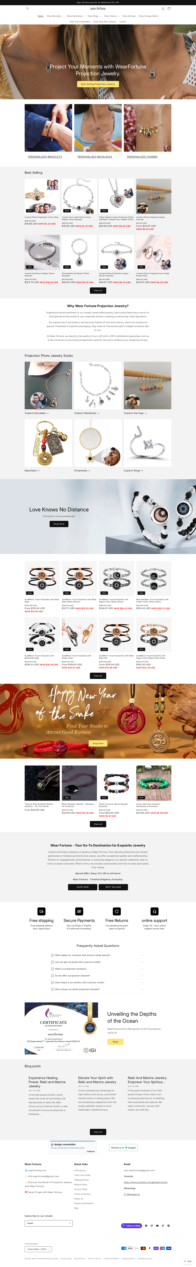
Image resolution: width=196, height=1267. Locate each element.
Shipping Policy (81, 1180)
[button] (28, 8)
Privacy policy (66, 1259)
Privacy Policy (81, 1189)
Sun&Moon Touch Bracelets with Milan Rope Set (116, 657)
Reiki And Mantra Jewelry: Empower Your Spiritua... (147, 1080)
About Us (78, 1198)
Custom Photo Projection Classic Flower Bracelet (114, 274)
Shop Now (59, 524)
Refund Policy (80, 1184)
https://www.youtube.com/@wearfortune (145, 1182)
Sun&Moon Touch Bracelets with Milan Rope (42, 600)
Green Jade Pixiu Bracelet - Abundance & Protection (148, 805)
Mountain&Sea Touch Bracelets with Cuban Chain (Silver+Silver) (152, 600)
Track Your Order (82, 1175)
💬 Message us (132, 1194)
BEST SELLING (113, 887)
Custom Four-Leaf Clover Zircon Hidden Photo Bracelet (76, 218)
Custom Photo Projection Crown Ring (41, 217)
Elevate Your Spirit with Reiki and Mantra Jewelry (97, 1080)
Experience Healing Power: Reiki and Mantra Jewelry (47, 1082)
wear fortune (37, 1259)
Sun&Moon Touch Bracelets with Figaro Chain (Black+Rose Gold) (150, 657)
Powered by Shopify (50, 1259)
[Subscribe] (70, 1223)
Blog (76, 1208)
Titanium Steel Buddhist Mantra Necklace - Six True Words (39, 805)
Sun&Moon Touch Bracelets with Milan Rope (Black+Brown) (79, 600)
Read (115, 1042)
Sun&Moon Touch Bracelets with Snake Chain (76, 657)
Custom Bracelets (35, 413)
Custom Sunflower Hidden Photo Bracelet (39, 274)
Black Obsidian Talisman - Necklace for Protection (78, 805)
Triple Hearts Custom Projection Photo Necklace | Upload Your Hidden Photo (116, 218)
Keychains (31, 470)
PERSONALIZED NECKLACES (95, 156)
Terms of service (94, 1259)
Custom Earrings (134, 413)
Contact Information (83, 1203)
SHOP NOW (83, 887)
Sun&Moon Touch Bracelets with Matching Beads (39, 657)
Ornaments (80, 470)
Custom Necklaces (85, 413)
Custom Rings (132, 470)
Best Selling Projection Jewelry (98, 84)
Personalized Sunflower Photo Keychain (75, 274)
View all (98, 290)
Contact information (111, 1259)
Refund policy (79, 1259)
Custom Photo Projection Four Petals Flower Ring (152, 274)
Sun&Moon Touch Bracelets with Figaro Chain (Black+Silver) (113, 600)
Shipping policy (128, 1259)
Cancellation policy (144, 1259)
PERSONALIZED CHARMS (142, 156)
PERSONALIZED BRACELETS (45, 156)
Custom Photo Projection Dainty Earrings (150, 218)
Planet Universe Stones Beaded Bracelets (113, 805)
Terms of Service (82, 1194)
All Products (80, 1170)
